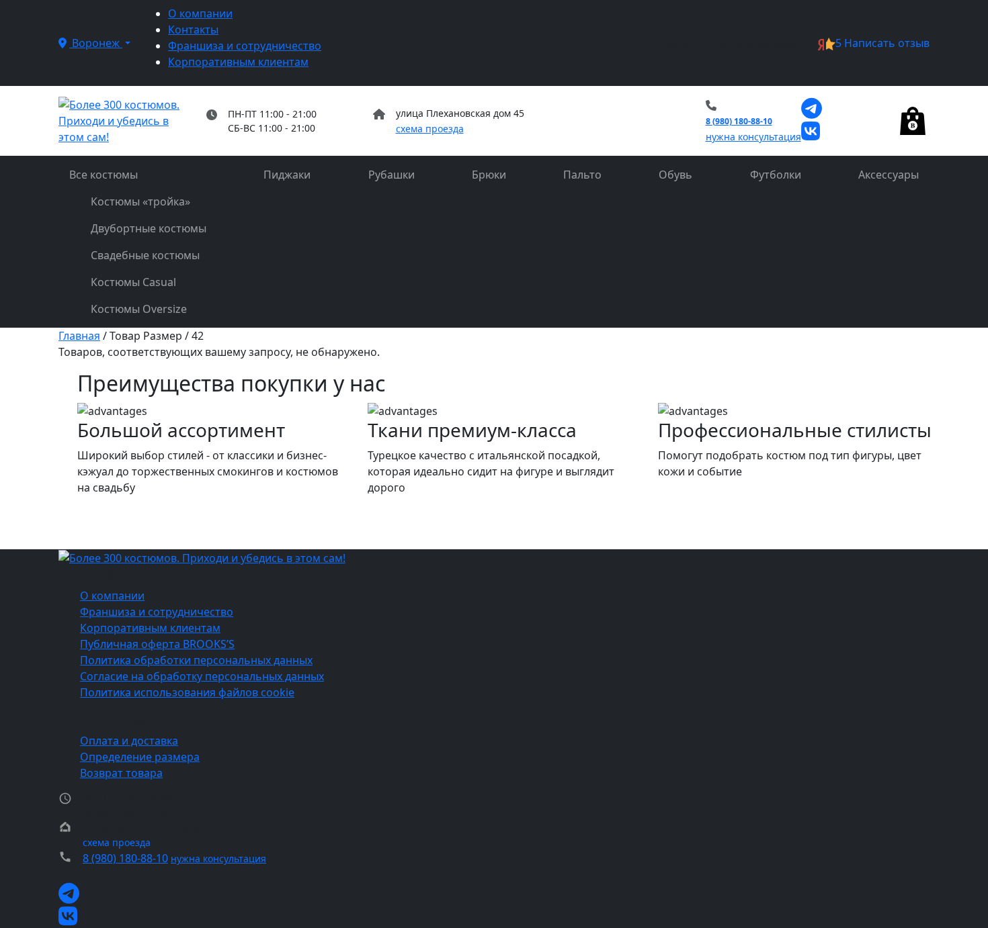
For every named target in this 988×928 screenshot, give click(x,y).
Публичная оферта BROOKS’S (157, 644)
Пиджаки (287, 174)
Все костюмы (103, 174)
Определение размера (140, 756)
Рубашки (391, 174)
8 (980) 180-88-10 (739, 121)
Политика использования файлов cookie (187, 692)
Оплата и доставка (129, 740)
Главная (79, 335)
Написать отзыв (882, 43)
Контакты (193, 29)
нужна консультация (753, 136)
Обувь (675, 174)
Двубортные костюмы (148, 228)
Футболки (775, 174)
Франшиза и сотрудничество (244, 45)
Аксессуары (888, 174)
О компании (200, 13)
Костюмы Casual (133, 282)
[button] (94, 43)
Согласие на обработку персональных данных (202, 676)
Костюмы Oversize (139, 308)
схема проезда (430, 128)
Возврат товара (121, 772)
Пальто (582, 174)
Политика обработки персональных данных (196, 660)
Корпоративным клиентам (238, 61)
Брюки (489, 174)
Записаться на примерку (730, 43)
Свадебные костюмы (145, 255)
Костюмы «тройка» (140, 201)
